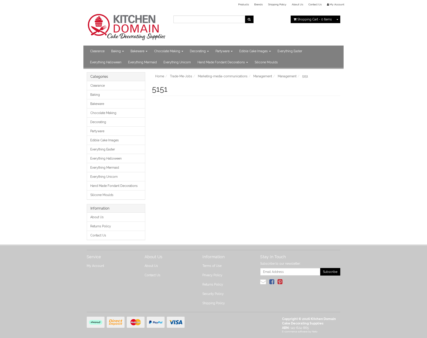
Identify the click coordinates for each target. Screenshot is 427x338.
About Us (297, 4)
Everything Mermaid (142, 62)
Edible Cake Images (254, 51)
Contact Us (315, 4)
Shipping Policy (277, 4)
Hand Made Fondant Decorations (221, 62)
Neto (314, 331)
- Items (314, 19)
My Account (95, 266)
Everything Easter (290, 51)
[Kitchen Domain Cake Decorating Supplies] (127, 26)
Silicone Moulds (266, 62)
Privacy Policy (212, 275)
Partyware (223, 51)
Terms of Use (212, 266)
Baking (116, 51)
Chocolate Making (167, 51)
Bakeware (138, 51)
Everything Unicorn (177, 62)
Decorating (198, 51)
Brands (258, 4)
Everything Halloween (105, 62)
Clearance (97, 51)
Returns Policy (100, 226)
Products (243, 4)
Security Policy (213, 294)
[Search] (249, 19)
